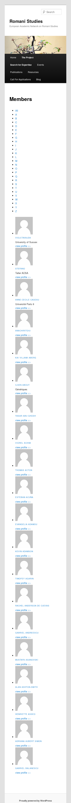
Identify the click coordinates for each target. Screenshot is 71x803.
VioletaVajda (23, 237)
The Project (27, 57)
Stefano (20, 268)
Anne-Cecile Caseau (27, 299)
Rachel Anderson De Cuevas (32, 605)
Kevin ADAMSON (24, 551)
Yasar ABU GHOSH (25, 416)
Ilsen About (22, 385)
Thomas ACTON (23, 470)
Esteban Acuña (24, 497)
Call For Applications (20, 79)
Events (40, 64)
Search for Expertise (21, 64)
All (16, 110)
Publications (16, 72)
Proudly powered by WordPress (35, 800)
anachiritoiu (23, 330)
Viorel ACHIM (23, 443)
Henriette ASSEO (25, 714)
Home (13, 57)
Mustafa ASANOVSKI (26, 660)
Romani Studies (26, 21)
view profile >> (23, 246)
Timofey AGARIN (24, 578)
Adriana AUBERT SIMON (28, 741)
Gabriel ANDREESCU (27, 632)
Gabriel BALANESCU (26, 768)
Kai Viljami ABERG (25, 357)
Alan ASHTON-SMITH (26, 687)
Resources (33, 72)
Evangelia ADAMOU (26, 524)
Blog (38, 79)
